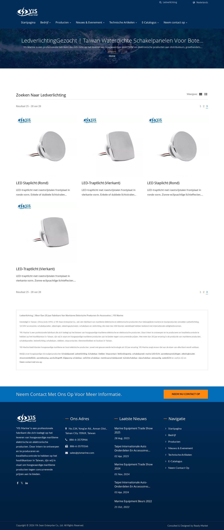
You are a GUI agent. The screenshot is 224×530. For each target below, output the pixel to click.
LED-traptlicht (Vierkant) (101, 183)
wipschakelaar (144, 358)
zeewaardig (156, 358)
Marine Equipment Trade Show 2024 (133, 466)
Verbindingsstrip (124, 354)
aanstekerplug (43, 358)
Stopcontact (111, 354)
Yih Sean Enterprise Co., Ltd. (49, 525)
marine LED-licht (152, 354)
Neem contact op (175, 22)
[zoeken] (160, 2)
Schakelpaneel (67, 354)
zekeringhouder (188, 354)
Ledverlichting (81, 354)
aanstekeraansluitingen (171, 354)
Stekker (101, 354)
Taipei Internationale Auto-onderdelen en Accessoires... (132, 484)
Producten (62, 22)
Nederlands (202, 2)
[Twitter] (22, 483)
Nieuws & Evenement (89, 22)
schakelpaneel (138, 354)
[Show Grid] (201, 94)
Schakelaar (92, 354)
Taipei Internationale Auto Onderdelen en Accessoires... (132, 448)
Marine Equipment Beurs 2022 (133, 501)
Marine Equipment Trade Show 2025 (133, 430)
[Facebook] (17, 483)
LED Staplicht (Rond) (32, 183)
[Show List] (206, 94)
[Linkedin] (26, 483)
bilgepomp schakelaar (72, 358)
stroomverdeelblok (28, 358)
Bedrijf (44, 22)
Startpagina (28, 22)
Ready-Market (201, 526)
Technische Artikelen (122, 22)
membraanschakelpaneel (111, 358)
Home (112, 56)
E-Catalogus (149, 22)
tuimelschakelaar (130, 358)
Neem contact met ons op (31, 362)
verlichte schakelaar (91, 358)
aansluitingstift (56, 358)
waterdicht (166, 358)
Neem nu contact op (186, 394)
